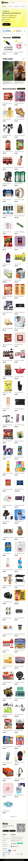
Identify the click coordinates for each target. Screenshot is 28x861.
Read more (5, 24)
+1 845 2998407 (19, 838)
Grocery (10, 6)
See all (23, 58)
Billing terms (5, 846)
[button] (8, 47)
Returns (4, 842)
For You (4, 6)
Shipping (4, 840)
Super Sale (16, 6)
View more (13, 816)
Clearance (23, 6)
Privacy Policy (5, 844)
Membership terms (6, 838)
